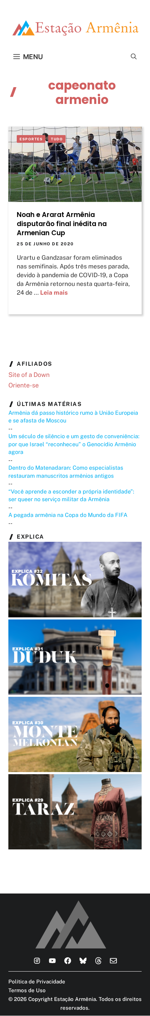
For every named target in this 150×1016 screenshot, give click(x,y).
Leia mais (54, 292)
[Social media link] (36, 960)
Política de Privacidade (36, 982)
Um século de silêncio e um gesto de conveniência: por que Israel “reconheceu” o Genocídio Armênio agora (74, 444)
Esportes (31, 139)
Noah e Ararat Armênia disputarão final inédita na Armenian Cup (62, 224)
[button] (133, 56)
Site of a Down (29, 374)
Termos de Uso (27, 990)
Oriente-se (23, 385)
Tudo (57, 139)
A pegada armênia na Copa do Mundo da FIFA (67, 515)
